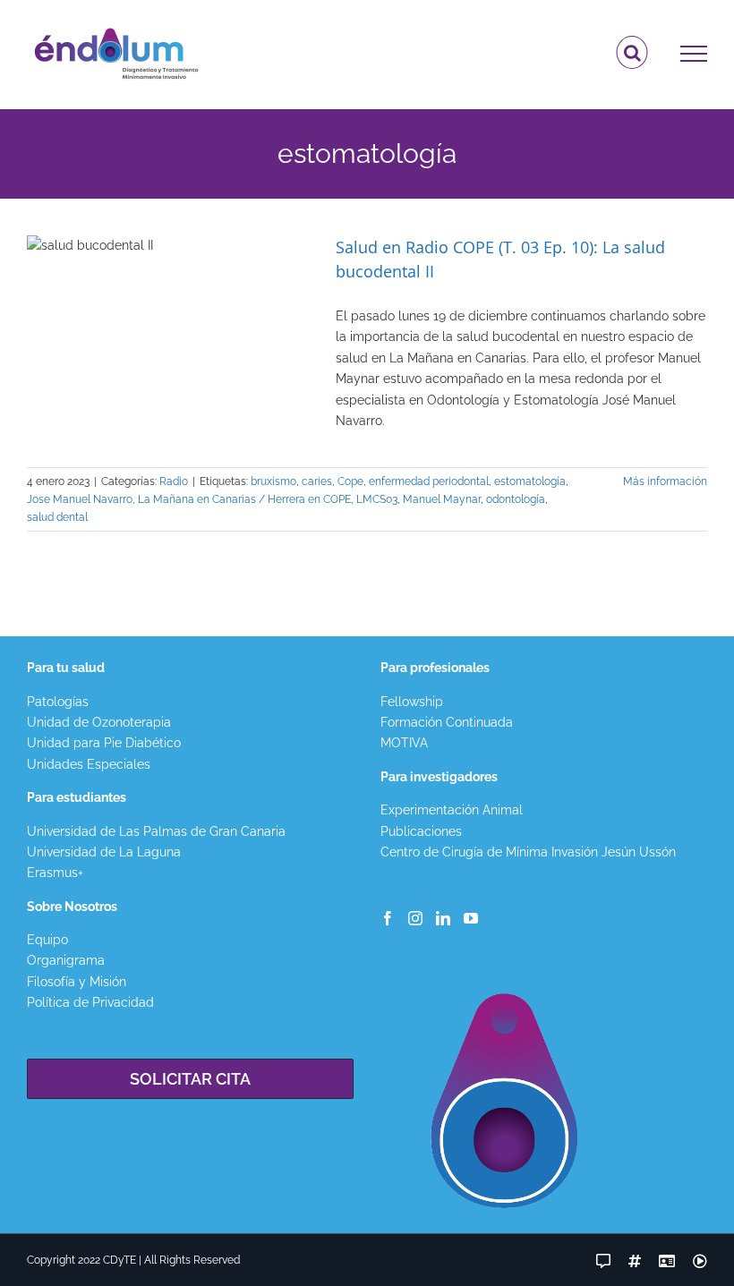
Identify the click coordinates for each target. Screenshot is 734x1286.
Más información (665, 481)
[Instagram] (415, 918)
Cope (350, 481)
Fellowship (411, 701)
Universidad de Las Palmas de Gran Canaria (156, 831)
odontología (515, 499)
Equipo (47, 940)
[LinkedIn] (443, 918)
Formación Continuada (446, 722)
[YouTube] (471, 918)
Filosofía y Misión (76, 982)
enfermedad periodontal (429, 481)
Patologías (58, 701)
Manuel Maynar (442, 499)
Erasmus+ (55, 872)
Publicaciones (421, 831)
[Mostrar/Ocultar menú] (694, 54)
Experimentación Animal (451, 810)
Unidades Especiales (88, 764)
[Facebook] (387, 918)
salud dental (57, 517)
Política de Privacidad (90, 1002)
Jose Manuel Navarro (79, 499)
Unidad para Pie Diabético (104, 743)
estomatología (530, 481)
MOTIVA (404, 743)
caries (317, 481)
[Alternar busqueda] (632, 53)
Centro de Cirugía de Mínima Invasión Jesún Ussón (528, 852)
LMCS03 (376, 499)
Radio (173, 481)
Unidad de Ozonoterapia (99, 722)
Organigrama (66, 960)
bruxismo (273, 481)
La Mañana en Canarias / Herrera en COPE (244, 499)
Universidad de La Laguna (104, 852)
